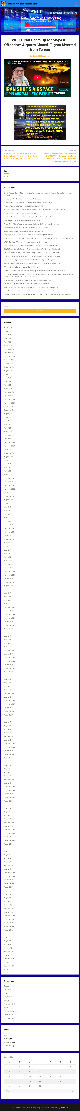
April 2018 (7, 686)
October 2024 (8, 406)
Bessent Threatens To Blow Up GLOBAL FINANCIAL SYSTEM (24, 206)
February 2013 (9, 908)
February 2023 (9, 478)
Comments (9, 1042)
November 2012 (9, 919)
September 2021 (9, 539)
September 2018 (9, 668)
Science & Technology (11, 1011)
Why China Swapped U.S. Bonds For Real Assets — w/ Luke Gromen (26, 227)
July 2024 (7, 417)
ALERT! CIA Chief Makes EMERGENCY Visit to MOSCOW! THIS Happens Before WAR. (33, 256)
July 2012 (7, 933)
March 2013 (8, 905)
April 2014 (7, 858)
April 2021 (7, 557)
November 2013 (9, 876)
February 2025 (9, 392)
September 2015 (9, 797)
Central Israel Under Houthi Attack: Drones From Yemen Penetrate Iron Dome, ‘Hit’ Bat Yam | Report (20, 156)
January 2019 (8, 654)
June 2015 (7, 808)
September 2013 (9, 883)
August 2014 (8, 844)
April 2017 (7, 729)
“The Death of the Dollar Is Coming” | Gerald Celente (21, 267)
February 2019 (9, 650)
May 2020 (7, 596)
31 (40, 1086)
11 (50, 1072)
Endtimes (7, 993)
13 (70, 1072)
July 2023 (7, 460)
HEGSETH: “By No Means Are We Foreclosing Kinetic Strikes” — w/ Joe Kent (28, 217)
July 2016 (7, 761)
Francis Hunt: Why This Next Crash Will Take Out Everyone (23, 199)
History (6, 1000)
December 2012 (9, 916)
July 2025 (7, 374)
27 (70, 1081)
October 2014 (8, 837)
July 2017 (7, 718)
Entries (8, 1038)
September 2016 (9, 754)
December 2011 (9, 959)
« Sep (7, 1091)
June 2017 (7, 722)
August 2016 (8, 758)
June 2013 (7, 894)
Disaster (7, 986)
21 (9, 1081)
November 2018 (9, 661)
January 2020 (8, 611)
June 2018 (7, 679)
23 (30, 1081)
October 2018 (8, 665)
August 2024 (8, 414)
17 (40, 1076)
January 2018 (8, 697)
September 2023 (9, 453)
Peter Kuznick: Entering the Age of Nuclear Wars (20, 213)
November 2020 (9, 575)
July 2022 (7, 503)
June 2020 (7, 593)
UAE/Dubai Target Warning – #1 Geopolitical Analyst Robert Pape (25, 242)
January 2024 (8, 439)
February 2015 (9, 822)
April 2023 (7, 471)
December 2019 (9, 614)
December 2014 (9, 830)
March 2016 (8, 776)
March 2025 (8, 388)
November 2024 (9, 403)
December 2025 (9, 356)
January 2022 (8, 525)
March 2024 (8, 432)
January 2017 (8, 740)
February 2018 (9, 693)
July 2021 (7, 546)
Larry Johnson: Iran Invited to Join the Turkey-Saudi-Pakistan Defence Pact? (29, 291)
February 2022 (9, 521)
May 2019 (7, 639)
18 (50, 1076)
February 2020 (9, 607)
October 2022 (8, 492)
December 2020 (9, 571)
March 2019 (8, 647)
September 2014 (9, 840)
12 (60, 1072)
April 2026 (7, 342)
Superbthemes (62, 1108)
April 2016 (7, 772)
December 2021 (9, 528)
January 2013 (8, 912)
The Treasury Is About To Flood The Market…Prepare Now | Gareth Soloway (28, 202)
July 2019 (7, 632)
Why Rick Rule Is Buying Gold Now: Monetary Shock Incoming (24, 231)
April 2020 (7, 600)
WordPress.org (9, 1046)
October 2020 (8, 579)
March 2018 (8, 690)
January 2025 (8, 396)
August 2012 (8, 930)
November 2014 (9, 833)
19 (60, 1076)
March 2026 (8, 345)
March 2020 (8, 604)
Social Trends (8, 1015)
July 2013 (7, 891)
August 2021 (8, 543)
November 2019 (9, 618)
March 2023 (8, 474)
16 (30, 1076)
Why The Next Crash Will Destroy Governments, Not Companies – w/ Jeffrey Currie (31, 287)
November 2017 (9, 704)
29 (19, 1086)
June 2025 (7, 378)
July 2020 (7, 589)
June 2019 (7, 636)
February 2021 (9, 564)
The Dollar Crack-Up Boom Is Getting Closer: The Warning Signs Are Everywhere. (30, 260)
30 (30, 1086)
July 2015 (7, 804)
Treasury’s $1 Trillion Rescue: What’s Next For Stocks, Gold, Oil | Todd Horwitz (29, 280)
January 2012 (8, 955)
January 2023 (8, 482)
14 (9, 1076)
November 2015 (9, 790)
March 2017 (8, 733)
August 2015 (8, 801)
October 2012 (8, 923)
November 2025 (9, 360)
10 (40, 1072)
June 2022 (7, 507)
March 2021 (8, 561)
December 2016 (9, 743)
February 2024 (9, 435)
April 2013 (7, 901)
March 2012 (8, 948)
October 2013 (8, 880)
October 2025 (8, 363)
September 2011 (9, 966)
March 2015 (8, 819)
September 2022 (9, 496)
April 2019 (7, 643)
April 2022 (7, 514)
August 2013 (8, 887)
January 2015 (8, 826)
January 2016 (8, 783)
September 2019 (9, 625)
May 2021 (7, 553)
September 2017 (9, 711)
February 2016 (9, 779)
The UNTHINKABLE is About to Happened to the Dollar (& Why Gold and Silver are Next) (32, 224)
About (6, 176)
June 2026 (7, 335)
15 (19, 1076)
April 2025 (7, 385)
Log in (6, 1035)
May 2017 (7, 726)
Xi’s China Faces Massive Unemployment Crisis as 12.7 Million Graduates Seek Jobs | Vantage (34, 210)
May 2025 (7, 381)
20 (70, 1076)
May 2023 (7, 467)
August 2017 (8, 715)
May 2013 (7, 898)
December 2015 (9, 786)
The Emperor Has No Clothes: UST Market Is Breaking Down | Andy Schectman (29, 235)
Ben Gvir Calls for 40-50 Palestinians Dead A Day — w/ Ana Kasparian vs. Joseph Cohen (32, 263)
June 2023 (7, 464)
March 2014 (8, 862)
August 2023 (8, 457)
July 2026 (7, 331)
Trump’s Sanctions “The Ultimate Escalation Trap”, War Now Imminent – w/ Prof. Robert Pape (34, 271)
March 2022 (8, 518)
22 (19, 1081)
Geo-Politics (8, 997)
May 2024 (7, 424)
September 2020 (9, 582)
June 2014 (7, 851)
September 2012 (9, 926)
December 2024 (9, 399)
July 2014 (7, 847)
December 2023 (9, 442)
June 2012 (7, 937)
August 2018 (8, 672)
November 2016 (9, 747)
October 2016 (8, 751)
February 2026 (9, 349)
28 (9, 1086)
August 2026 (8, 327)
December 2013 (9, 873)
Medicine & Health (10, 1004)
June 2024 (7, 421)
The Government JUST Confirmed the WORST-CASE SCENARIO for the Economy (30, 245)
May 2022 (7, 510)
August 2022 (8, 500)
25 (50, 1081)
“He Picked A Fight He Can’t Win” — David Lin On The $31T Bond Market (27, 284)
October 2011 (8, 962)
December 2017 (9, 700)
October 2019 (8, 621)
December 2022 (9, 485)
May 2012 (7, 941)
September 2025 (9, 367)
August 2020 (8, 586)
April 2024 (7, 428)
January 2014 (8, 869)
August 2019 (8, 629)
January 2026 (8, 353)
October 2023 (8, 449)
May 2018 (7, 682)
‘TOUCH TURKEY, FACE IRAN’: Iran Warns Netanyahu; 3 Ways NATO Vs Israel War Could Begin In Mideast (37, 294)
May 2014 (7, 855)
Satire (6, 1008)
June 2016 (7, 765)
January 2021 (8, 568)
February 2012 (9, 951)
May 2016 (7, 769)
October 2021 (8, 535)
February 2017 (9, 736)
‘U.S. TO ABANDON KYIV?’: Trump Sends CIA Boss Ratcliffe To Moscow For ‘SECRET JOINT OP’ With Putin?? (39, 238)
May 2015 (7, 812)
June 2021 (7, 550)
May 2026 (7, 338)
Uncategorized (9, 1018)
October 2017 (8, 708)
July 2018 (7, 675)
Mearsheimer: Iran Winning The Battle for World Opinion (22, 220)
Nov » (73, 1091)
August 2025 (8, 371)
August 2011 (8, 969)
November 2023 (9, 446)
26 (60, 1081)
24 (40, 1081)
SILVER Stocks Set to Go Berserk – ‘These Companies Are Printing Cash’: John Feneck (32, 249)
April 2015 (7, 815)
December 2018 (9, 657)
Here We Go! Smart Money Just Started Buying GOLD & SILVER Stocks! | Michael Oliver (32, 253)
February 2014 (9, 865)
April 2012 (7, 944)
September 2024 (9, 410)
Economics (7, 990)
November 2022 (9, 489)
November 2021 (9, 532)
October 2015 (8, 794)
